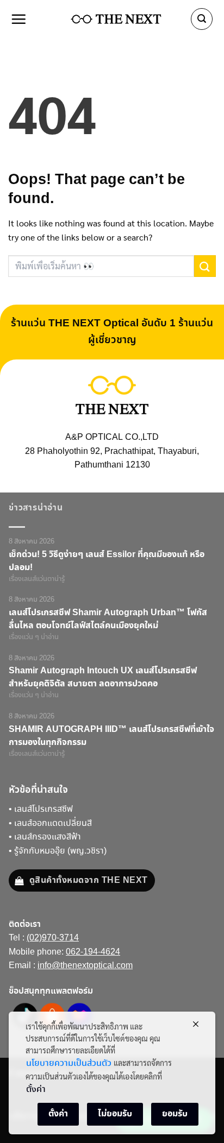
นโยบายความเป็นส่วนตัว (68, 1063)
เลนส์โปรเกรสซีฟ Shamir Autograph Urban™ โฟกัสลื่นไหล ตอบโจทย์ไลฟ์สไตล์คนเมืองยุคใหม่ (108, 619)
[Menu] (19, 19)
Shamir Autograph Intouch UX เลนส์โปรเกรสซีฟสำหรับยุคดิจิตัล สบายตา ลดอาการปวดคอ (103, 677)
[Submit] (205, 265)
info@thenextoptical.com (85, 965)
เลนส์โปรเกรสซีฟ (43, 809)
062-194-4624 (93, 952)
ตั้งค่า (36, 1089)
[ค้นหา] (202, 19)
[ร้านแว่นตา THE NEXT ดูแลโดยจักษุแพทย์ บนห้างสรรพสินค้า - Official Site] (116, 19)
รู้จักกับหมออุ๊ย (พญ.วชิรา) (60, 851)
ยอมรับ (175, 1113)
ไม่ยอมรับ (115, 1113)
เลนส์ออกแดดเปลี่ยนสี (53, 823)
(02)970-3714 (53, 938)
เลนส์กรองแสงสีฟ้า (47, 837)
